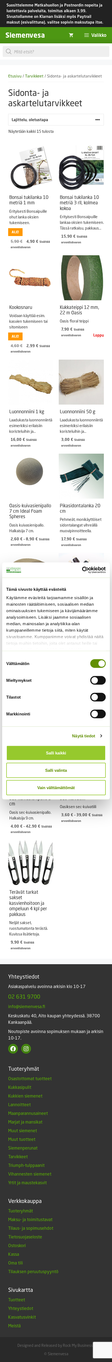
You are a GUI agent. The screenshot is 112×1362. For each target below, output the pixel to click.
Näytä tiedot (83, 736)
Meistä (14, 1325)
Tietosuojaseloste (25, 1236)
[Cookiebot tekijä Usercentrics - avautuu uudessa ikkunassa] (82, 570)
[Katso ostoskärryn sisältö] (71, 35)
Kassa (13, 1254)
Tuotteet (16, 1299)
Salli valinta (56, 770)
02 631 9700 (24, 996)
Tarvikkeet (34, 76)
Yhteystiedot (20, 1308)
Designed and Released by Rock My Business (55, 1345)
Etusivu (14, 76)
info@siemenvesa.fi (26, 1006)
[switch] (98, 680)
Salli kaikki (56, 752)
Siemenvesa (25, 35)
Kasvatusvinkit (22, 1316)
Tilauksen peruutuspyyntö (33, 1271)
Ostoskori (17, 1245)
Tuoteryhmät (20, 1210)
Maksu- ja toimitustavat (30, 1219)
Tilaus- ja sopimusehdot (30, 1228)
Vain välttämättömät (56, 787)
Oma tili (15, 1262)
